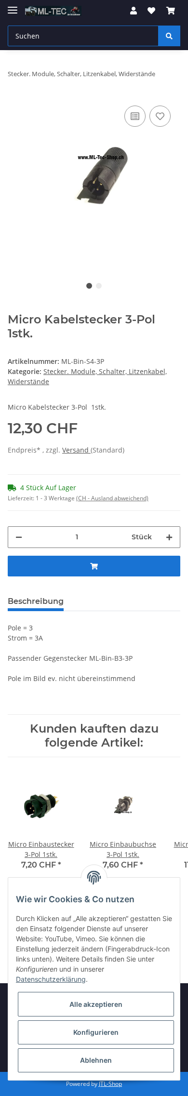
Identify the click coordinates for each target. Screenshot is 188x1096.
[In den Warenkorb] (94, 566)
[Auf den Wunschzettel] (160, 116)
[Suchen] (169, 36)
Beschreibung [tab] (36, 601)
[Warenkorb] (170, 10)
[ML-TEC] (53, 11)
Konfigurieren (96, 1032)
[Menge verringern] (18, 537)
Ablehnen (96, 1060)
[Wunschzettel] (151, 10)
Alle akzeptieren (95, 1004)
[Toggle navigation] (12, 6)
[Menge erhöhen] (169, 537)
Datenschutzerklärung (51, 979)
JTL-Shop (110, 1084)
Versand (76, 449)
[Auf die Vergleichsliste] (135, 116)
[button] (133, 10)
